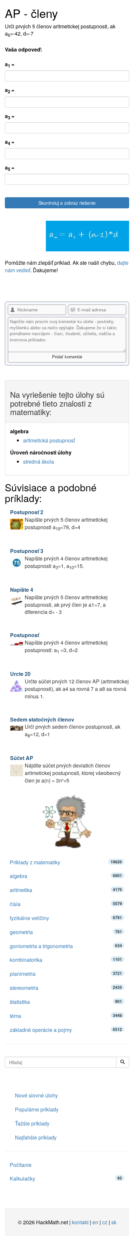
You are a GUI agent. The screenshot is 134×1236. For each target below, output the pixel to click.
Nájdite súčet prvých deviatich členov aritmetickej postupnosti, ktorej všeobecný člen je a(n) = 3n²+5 (65, 769)
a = (9, 65)
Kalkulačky (66, 1178)
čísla (66, 904)
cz (104, 1222)
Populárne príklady (37, 1109)
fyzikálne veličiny (66, 918)
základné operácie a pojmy (66, 1030)
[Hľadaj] (122, 1062)
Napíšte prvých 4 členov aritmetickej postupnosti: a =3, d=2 (59, 642)
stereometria (66, 987)
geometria (66, 932)
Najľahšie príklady (36, 1137)
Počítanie (21, 1165)
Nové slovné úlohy (36, 1095)
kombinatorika (66, 959)
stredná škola (38, 461)
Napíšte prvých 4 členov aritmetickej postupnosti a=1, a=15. (59, 558)
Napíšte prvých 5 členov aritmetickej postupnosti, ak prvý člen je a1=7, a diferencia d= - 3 (59, 601)
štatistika (66, 1001)
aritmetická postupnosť (49, 440)
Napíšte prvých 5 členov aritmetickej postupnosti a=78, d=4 (59, 519)
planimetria (66, 973)
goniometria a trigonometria (66, 946)
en (95, 1222)
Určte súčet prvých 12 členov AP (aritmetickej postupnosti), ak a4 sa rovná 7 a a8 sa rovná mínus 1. (69, 685)
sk (113, 1222)
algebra (66, 876)
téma (66, 1016)
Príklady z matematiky (66, 862)
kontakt (80, 1222)
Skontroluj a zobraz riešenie (67, 203)
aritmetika (66, 890)
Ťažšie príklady (32, 1123)
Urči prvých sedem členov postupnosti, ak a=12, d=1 (65, 727)
